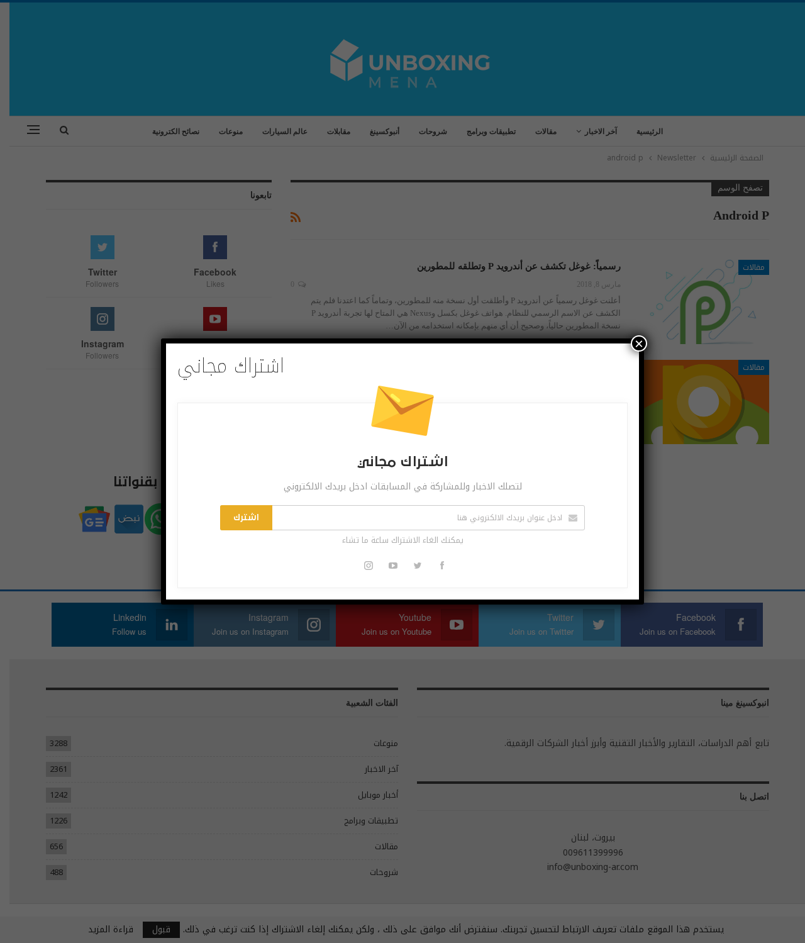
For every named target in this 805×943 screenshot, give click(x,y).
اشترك (246, 518)
